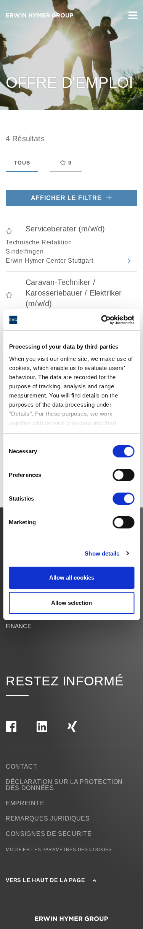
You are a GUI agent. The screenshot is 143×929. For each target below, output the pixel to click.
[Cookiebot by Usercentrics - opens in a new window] (101, 320)
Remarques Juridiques (48, 818)
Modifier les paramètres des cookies (59, 849)
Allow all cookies (71, 577)
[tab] (66, 163)
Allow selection (71, 602)
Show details (102, 553)
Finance (18, 626)
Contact (21, 766)
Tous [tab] (22, 163)
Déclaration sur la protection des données (64, 785)
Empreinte (25, 803)
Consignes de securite (49, 833)
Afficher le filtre (67, 198)
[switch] (123, 475)
